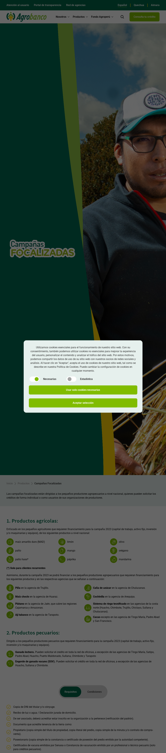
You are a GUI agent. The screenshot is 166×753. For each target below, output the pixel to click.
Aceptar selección (83, 402)
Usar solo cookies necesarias (83, 389)
